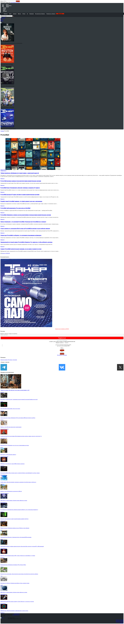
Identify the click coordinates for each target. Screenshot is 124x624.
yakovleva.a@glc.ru (15, 614)
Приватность (3, 170)
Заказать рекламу (4, 359)
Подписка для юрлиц (12, 359)
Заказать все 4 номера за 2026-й (62, 328)
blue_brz (2, 410)
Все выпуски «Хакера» (40, 13)
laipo (1, 530)
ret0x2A (2, 419)
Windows (5, 13)
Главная (2, 131)
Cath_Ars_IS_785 (4, 438)
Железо (19, 13)
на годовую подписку (15, 2)
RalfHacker (2, 465)
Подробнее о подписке (62, 355)
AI (27, 13)
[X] (120, 367)
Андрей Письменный (4, 456)
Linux (10, 13)
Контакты (121, 622)
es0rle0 (2, 401)
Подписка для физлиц (119, 619)
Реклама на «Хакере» (51, 13)
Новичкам (31, 13)
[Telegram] (4, 367)
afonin (2, 447)
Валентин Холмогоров (5, 493)
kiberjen (2, 511)
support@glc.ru (17, 613)
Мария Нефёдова (4, 474)
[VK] (62, 367)
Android (14, 13)
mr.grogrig (2, 392)
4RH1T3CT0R (3, 520)
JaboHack (2, 484)
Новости (2, 178)
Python (23, 13)
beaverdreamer (3, 603)
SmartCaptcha (65, 340)
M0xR (2, 585)
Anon (1, 575)
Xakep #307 (3, 169)
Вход (123, 1)
